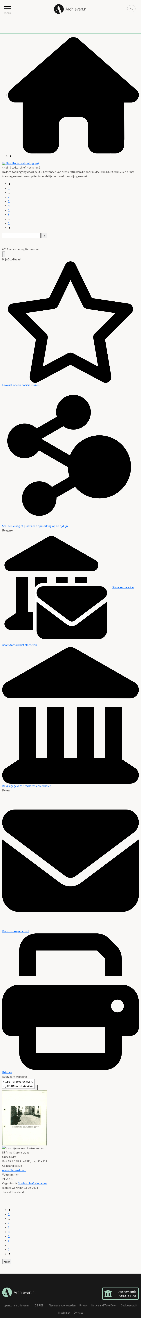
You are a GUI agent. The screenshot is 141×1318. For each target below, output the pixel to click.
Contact (78, 1312)
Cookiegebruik (129, 1305)
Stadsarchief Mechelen (32, 1183)
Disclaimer (64, 1312)
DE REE (39, 1305)
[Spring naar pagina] (44, 235)
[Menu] (3, 254)
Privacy (83, 1305)
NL (131, 8)
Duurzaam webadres (15, 1076)
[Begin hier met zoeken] (73, 95)
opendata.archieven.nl (16, 1305)
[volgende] (9, 227)
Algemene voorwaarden (62, 1305)
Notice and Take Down (104, 1305)
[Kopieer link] (36, 1087)
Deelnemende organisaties (127, 1293)
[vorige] (9, 183)
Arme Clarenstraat (14, 1170)
